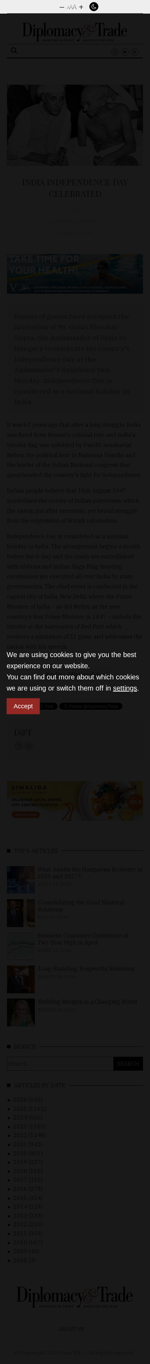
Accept (23, 706)
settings (125, 688)
